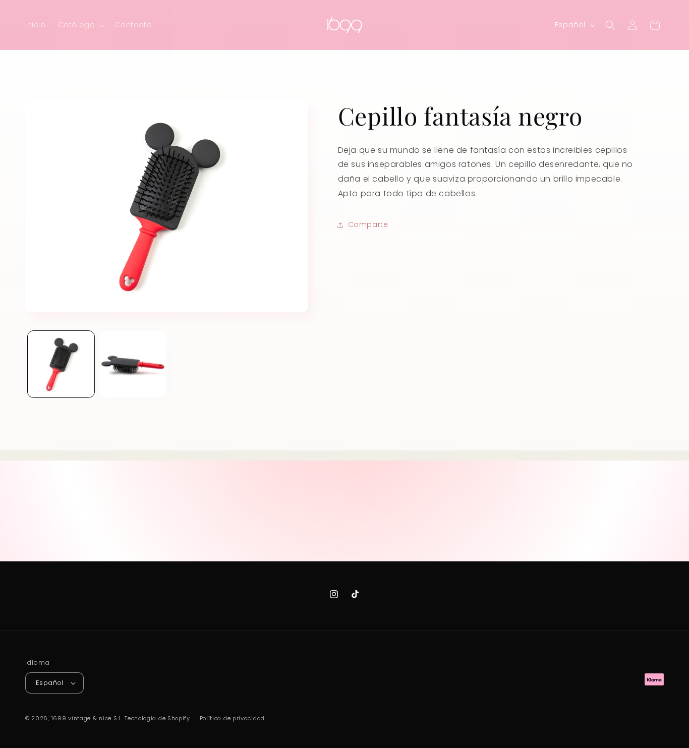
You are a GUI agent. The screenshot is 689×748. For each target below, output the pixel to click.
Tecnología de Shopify (157, 718)
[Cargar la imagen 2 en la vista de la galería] (132, 364)
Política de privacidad (232, 718)
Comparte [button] (368, 225)
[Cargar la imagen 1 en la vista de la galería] (61, 364)
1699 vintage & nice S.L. (87, 718)
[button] (80, 24)
